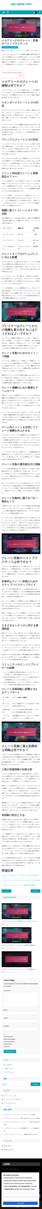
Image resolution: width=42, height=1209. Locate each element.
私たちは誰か (8, 1065)
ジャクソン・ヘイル (19, 50)
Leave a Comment (33, 50)
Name (6, 1010)
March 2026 (7, 1146)
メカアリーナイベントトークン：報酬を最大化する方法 (21, 1134)
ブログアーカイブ (9, 1072)
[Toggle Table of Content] (19, 75)
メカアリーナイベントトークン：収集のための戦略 (19, 885)
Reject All (20, 1199)
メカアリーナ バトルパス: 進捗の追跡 (36, 891)
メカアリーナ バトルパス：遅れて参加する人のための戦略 (22, 1118)
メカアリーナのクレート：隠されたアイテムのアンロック (19, 921)
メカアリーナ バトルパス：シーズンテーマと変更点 (20, 1114)
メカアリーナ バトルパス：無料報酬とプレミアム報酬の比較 (22, 1129)
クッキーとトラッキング (11, 1169)
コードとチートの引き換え (10, 47)
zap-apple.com (21, 4)
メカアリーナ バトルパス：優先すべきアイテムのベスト (7, 891)
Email (6, 1018)
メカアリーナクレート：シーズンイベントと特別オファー (19, 969)
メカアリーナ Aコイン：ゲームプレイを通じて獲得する (19, 945)
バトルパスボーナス (10, 1103)
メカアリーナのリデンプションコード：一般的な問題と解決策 (21, 1123)
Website (6, 1026)
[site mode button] (35, 12)
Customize (20, 1195)
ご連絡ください (8, 1068)
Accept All (20, 1203)
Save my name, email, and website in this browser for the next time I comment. (9, 1041)
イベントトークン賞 (10, 1095)
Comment (7, 990)
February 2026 (8, 1149)
